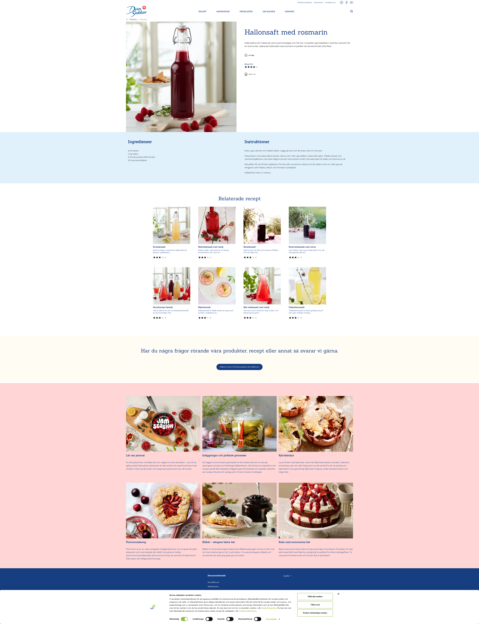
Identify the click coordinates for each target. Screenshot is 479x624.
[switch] (209, 619)
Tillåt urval (315, 605)
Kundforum (213, 582)
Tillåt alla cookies (315, 596)
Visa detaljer (271, 619)
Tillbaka (133, 19)
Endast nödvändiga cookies (315, 613)
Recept (143, 19)
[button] (202, 11)
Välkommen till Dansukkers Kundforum (239, 367)
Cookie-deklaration (247, 611)
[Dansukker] (136, 11)
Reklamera (213, 586)
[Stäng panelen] (338, 594)
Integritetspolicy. (269, 608)
